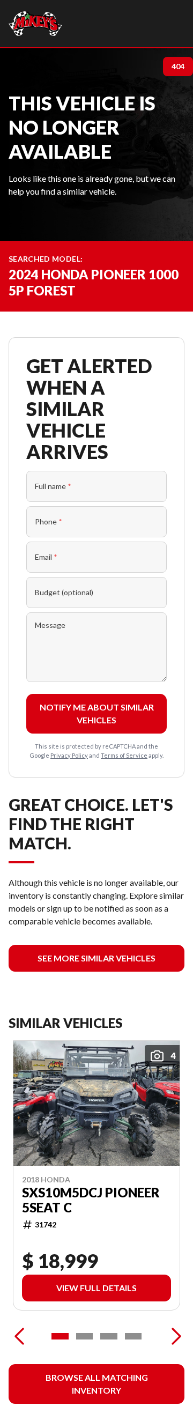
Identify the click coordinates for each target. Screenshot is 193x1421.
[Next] (173, 1336)
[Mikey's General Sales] (35, 24)
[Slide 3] (108, 1336)
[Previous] (19, 1336)
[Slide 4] (133, 1336)
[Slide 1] (60, 1336)
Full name (53, 486)
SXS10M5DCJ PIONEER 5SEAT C (91, 1200)
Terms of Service (124, 755)
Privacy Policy (69, 755)
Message (50, 625)
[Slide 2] (84, 1336)
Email (46, 556)
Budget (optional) (64, 592)
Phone (48, 521)
